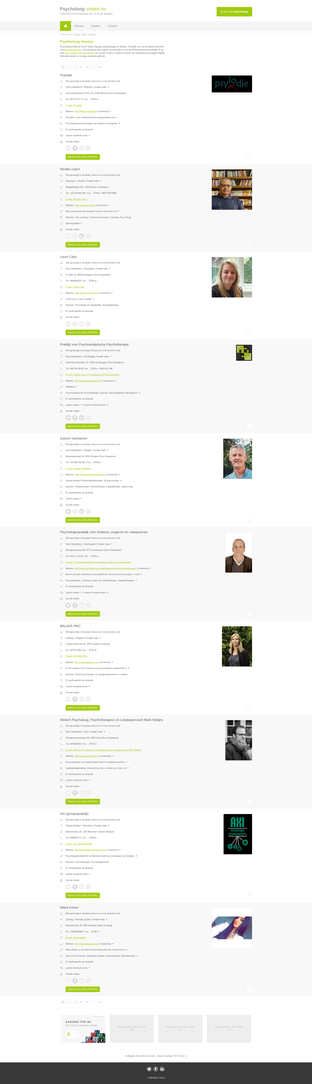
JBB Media (153, 1077)
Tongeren (80, 638)
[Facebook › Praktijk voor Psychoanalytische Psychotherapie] (75, 417)
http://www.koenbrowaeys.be (88, 381)
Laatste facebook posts (78, 135)
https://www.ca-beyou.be (86, 293)
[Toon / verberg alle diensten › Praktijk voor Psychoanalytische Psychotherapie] (116, 393)
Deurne (81, 181)
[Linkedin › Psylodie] (81, 148)
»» (99, 67)
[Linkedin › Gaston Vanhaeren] (81, 511)
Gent (86, 731)
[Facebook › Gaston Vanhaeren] (75, 511)
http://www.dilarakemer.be (87, 944)
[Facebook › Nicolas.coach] (75, 236)
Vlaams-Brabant (73, 825)
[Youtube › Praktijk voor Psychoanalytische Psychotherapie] (88, 417)
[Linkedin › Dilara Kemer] (81, 980)
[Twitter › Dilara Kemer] (68, 980)
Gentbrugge (89, 356)
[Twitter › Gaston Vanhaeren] (68, 511)
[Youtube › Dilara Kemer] (88, 980)
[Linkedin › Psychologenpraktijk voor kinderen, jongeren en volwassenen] (81, 605)
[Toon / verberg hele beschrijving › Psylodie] (116, 117)
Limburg (69, 638)
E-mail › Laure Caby (75, 287)
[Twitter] (149, 1069)
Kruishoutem (90, 544)
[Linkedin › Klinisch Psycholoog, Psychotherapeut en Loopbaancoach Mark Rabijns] (81, 793)
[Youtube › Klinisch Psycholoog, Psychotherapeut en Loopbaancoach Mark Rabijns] (88, 793)
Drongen (88, 450)
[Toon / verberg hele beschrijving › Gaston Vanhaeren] (116, 480)
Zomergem (89, 268)
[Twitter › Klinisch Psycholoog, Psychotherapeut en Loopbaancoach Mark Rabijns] (68, 793)
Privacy (162, 1077)
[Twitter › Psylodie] (68, 148)
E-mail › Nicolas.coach (76, 199)
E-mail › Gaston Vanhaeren (78, 468)
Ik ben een (234, 11)
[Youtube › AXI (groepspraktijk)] (88, 886)
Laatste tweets (74, 405)
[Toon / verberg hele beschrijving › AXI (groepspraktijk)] (116, 856)
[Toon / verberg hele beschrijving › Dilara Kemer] (116, 949)
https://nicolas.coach (84, 205)
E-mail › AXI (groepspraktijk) (79, 844)
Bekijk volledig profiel (83, 157)
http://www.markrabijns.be (87, 756)
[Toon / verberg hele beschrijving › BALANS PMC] (116, 668)
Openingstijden (74, 223)
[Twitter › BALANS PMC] (68, 699)
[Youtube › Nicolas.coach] (88, 236)
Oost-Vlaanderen (73, 87)
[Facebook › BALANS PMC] (75, 699)
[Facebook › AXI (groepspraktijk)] (75, 886)
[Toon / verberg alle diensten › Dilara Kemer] (116, 956)
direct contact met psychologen (79, 53)
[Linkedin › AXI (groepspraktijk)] (81, 886)
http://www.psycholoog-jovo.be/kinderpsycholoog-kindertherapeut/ (105, 568)
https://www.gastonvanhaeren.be (90, 474)
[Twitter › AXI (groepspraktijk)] (68, 886)
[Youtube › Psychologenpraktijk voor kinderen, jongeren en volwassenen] (88, 605)
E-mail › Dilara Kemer (76, 937)
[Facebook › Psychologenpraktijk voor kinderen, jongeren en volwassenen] (75, 605)
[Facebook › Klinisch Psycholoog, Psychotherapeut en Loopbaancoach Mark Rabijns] (75, 793)
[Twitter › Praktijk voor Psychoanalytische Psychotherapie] (68, 417)
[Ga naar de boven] (249, 157)
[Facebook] (155, 1069)
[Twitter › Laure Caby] (68, 323)
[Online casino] (85, 1030)
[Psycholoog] (65, 26)
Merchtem (88, 825)
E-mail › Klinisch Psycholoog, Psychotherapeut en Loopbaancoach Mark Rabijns (103, 750)
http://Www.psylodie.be (85, 111)
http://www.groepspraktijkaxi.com (90, 850)
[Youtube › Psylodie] (88, 148)
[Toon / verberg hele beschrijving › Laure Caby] (116, 299)
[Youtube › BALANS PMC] (88, 699)
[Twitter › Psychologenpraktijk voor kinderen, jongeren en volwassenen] (68, 605)
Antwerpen (71, 181)
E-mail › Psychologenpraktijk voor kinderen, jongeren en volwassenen (98, 562)
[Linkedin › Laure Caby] (81, 323)
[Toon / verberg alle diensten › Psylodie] (116, 123)
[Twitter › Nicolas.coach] (68, 236)
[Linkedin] (162, 1069)
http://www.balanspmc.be (86, 662)
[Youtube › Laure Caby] (88, 323)
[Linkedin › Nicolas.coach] (81, 236)
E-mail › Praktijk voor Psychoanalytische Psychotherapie (92, 374)
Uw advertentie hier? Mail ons (132, 1028)
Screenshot (104, 111)
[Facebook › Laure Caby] (75, 323)
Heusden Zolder (83, 919)
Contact (112, 26)
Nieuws (79, 26)
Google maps (101, 87)
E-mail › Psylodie (74, 105)
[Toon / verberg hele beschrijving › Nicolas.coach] (116, 211)
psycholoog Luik (72, 49)
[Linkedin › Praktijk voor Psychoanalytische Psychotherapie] (81, 417)
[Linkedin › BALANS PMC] (81, 699)
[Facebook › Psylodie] (75, 148)
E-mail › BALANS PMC (76, 656)
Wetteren (88, 87)
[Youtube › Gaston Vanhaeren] (88, 511)
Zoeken (95, 26)
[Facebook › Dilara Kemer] (75, 980)
